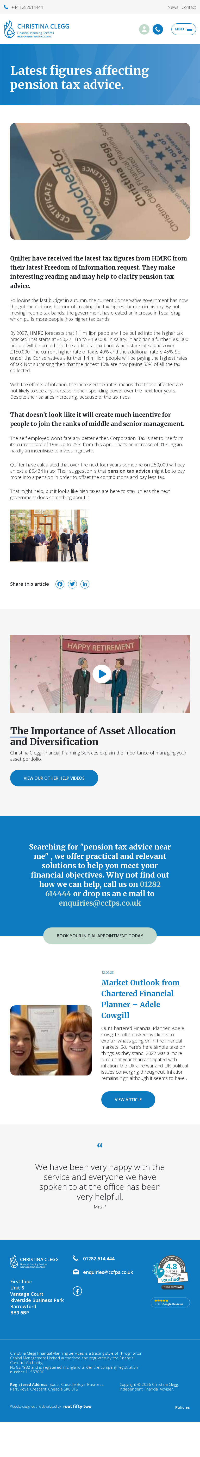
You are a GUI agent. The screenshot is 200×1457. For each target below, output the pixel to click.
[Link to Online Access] (139, 27)
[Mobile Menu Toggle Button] (183, 29)
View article (128, 1099)
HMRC (36, 333)
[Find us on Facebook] (77, 1287)
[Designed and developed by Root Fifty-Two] (77, 1406)
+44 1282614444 (27, 7)
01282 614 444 (98, 1258)
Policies (182, 1407)
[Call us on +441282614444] (154, 27)
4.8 (171, 1266)
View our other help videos (54, 778)
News (172, 7)
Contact (189, 7)
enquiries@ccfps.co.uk (100, 903)
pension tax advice (129, 471)
